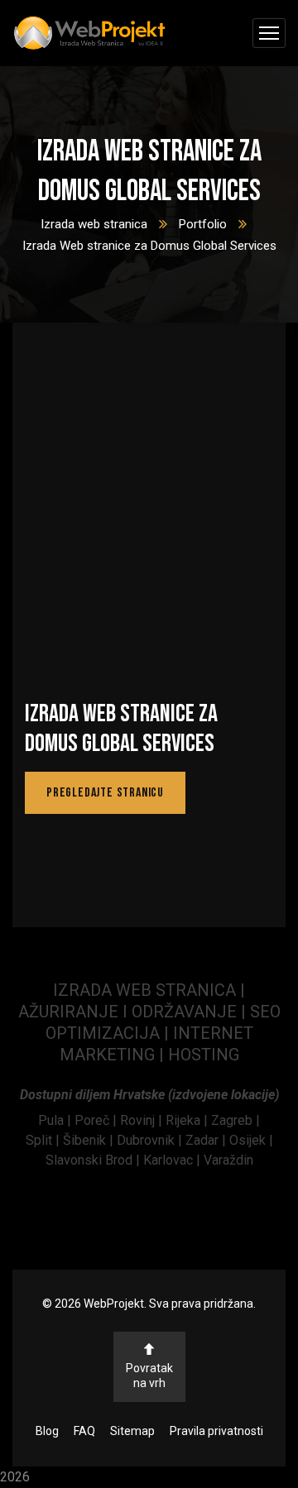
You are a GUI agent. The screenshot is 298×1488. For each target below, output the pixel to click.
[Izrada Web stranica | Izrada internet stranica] (89, 33)
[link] (56, 1120)
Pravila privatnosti (216, 1431)
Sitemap (132, 1431)
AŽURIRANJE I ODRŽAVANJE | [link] (134, 1012)
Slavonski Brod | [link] (93, 1160)
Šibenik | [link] (90, 1140)
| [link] (161, 1055)
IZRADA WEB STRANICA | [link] (149, 990)
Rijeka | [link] (188, 1120)
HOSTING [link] (203, 1055)
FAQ (84, 1431)
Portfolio (203, 224)
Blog (47, 1431)
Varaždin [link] (228, 1160)
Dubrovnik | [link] (151, 1140)
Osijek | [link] (251, 1140)
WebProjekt (114, 1303)
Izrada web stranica (94, 224)
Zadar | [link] (207, 1140)
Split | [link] (44, 1140)
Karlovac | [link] (170, 1160)
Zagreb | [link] (235, 1120)
